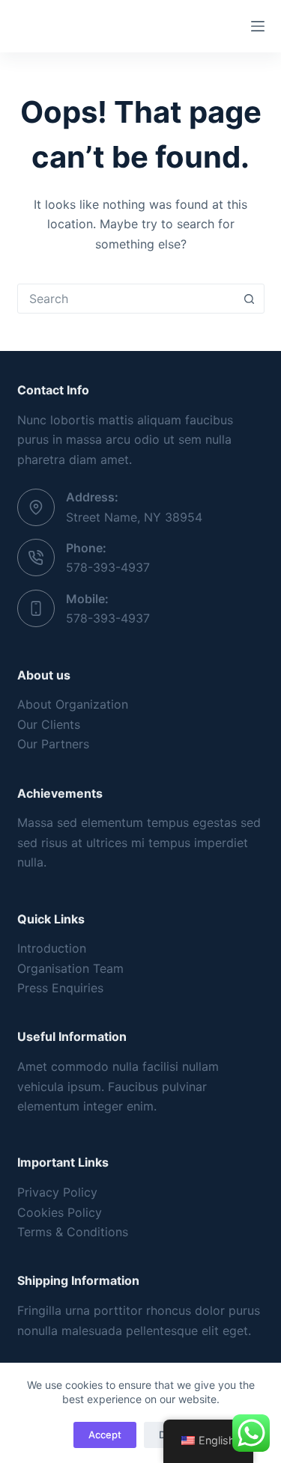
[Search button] (249, 298)
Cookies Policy (59, 1212)
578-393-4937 (108, 567)
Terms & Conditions (72, 1231)
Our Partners (53, 743)
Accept (104, 1435)
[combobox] (126, 299)
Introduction (51, 948)
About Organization (72, 704)
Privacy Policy (57, 1192)
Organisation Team (70, 968)
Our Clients (48, 724)
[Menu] (258, 26)
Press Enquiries (60, 987)
